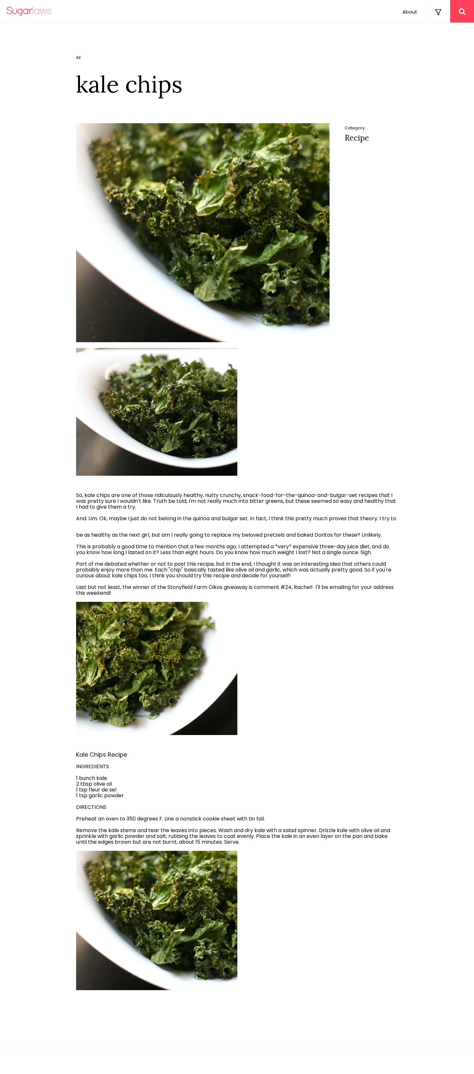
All (78, 57)
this (289, 518)
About (409, 11)
